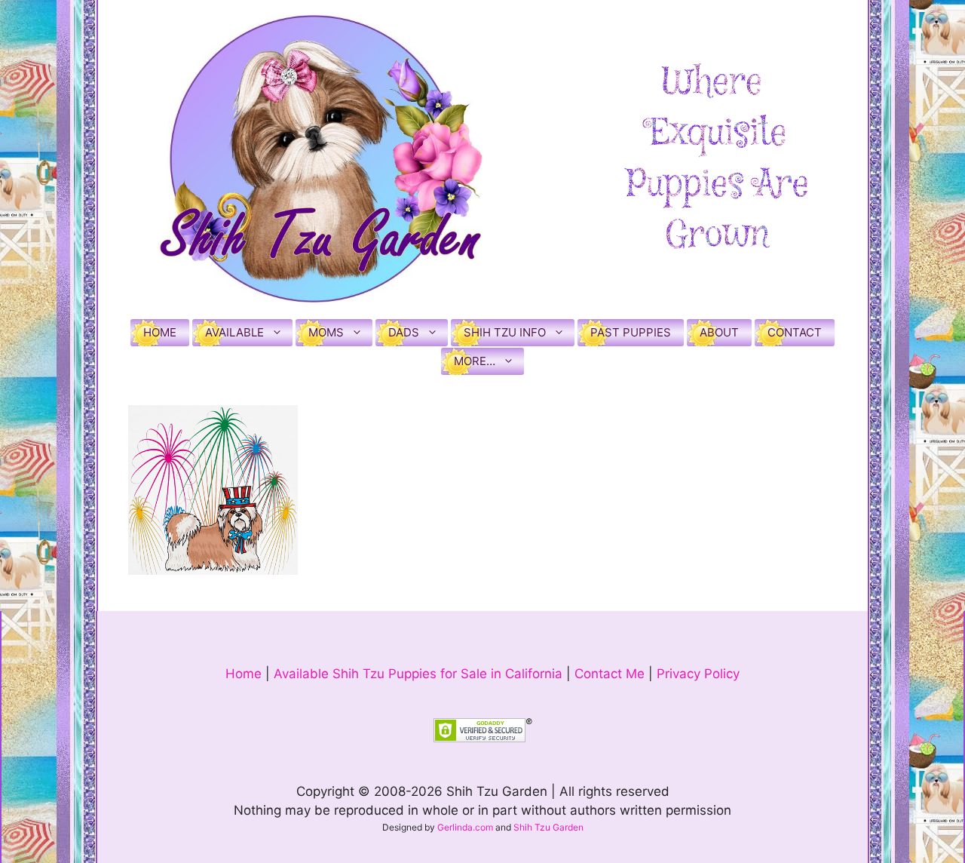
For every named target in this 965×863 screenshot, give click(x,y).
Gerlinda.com (465, 827)
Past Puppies (630, 332)
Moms (326, 332)
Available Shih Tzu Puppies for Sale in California (418, 673)
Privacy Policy (698, 673)
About (719, 332)
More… (474, 361)
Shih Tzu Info (505, 332)
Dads (403, 332)
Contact (794, 332)
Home (159, 332)
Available (234, 332)
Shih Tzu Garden (548, 827)
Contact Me (609, 673)
